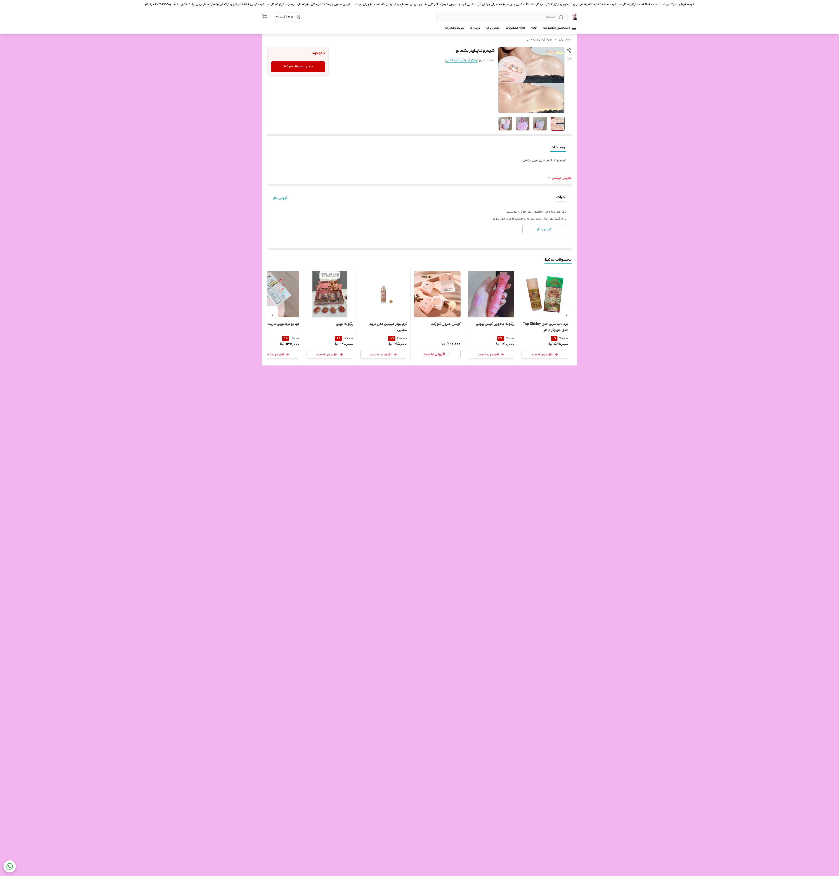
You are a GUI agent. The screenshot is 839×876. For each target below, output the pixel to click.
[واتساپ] (9, 866)
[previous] (566, 315)
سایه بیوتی (565, 39)
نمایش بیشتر (562, 178)
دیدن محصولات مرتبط (298, 66)
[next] (272, 315)
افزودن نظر (280, 198)
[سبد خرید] (264, 16)
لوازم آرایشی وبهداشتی (540, 39)
